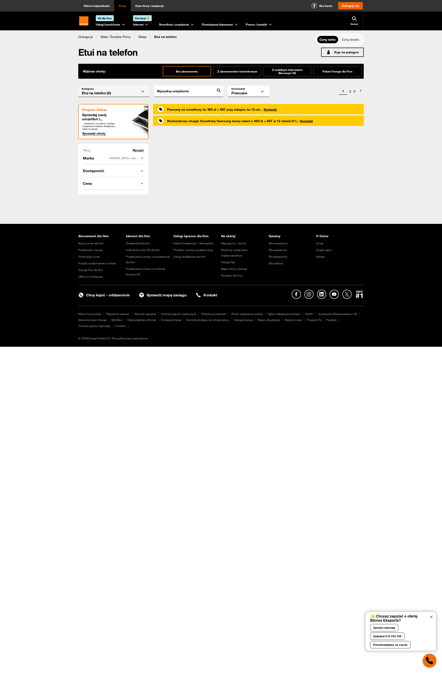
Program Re (314, 320)
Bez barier (326, 6)
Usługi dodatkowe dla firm (189, 256)
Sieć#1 (309, 314)
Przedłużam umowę (90, 250)
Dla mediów (276, 263)
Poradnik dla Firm (231, 275)
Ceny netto (328, 40)
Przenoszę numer (89, 256)
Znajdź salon (324, 250)
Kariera (320, 256)
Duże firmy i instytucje (149, 6)
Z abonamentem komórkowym (237, 71)
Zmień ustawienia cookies (247, 314)
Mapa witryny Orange (234, 269)
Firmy (122, 6)
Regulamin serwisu (118, 314)
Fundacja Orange (171, 320)
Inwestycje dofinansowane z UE (337, 314)
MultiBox (116, 320)
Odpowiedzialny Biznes (141, 320)
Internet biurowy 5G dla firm (143, 250)
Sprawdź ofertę (94, 133)
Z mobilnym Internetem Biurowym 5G (287, 71)
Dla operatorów (278, 250)
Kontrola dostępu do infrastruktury (207, 320)
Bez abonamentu (187, 71)
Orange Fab (228, 262)
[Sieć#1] (359, 294)
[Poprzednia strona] (334, 91)
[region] (196, 37)
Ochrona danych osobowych (178, 314)
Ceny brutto (350, 40)
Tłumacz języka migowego (94, 326)
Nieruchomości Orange (92, 320)
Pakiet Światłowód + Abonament (193, 243)
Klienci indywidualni (97, 6)
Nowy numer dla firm (91, 243)
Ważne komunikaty (90, 314)
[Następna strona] (361, 91)
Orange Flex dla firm (90, 270)
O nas (319, 243)
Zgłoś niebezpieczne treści (284, 314)
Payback (331, 320)
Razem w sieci (293, 320)
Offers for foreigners (90, 276)
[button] (85, 37)
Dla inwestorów (278, 243)
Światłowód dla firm (138, 243)
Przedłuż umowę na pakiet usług (193, 250)
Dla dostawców (278, 256)
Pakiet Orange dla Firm (337, 71)
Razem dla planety (269, 320)
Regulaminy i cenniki (233, 243)
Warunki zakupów (145, 314)
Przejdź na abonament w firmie (97, 263)
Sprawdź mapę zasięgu (166, 295)
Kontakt (210, 295)
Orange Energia (243, 320)
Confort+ (121, 326)
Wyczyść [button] (138, 150)
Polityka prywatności (214, 314)
